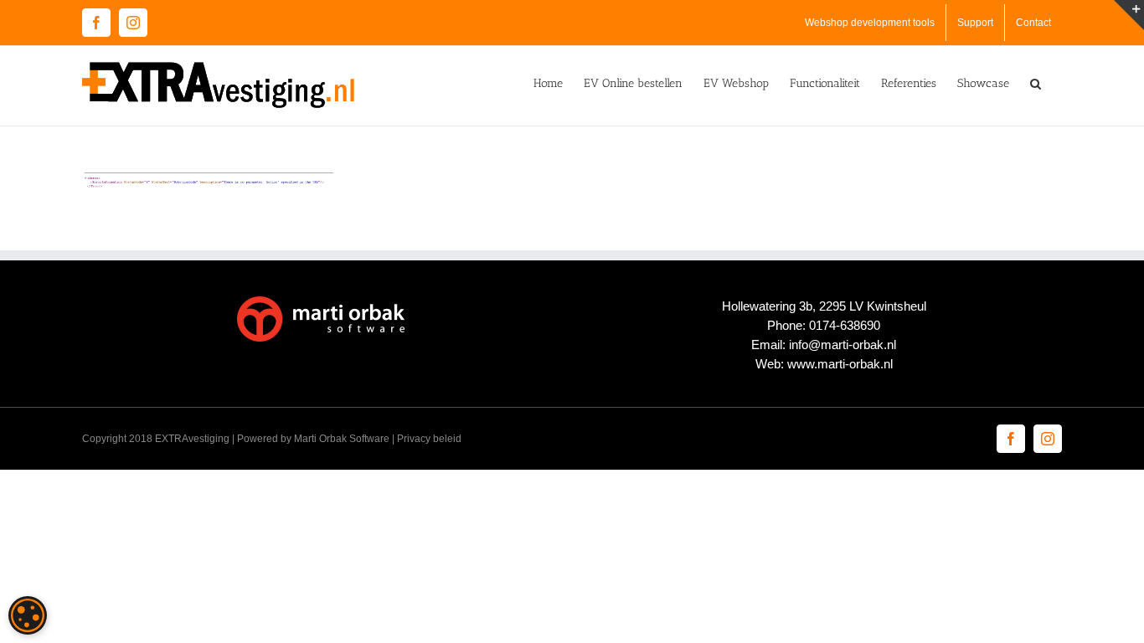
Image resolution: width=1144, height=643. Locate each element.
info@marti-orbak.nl (842, 344)
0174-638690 (844, 325)
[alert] (27, 615)
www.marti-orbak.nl (840, 364)
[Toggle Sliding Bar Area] (1129, 15)
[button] (1035, 82)
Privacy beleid (429, 439)
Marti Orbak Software (341, 439)
